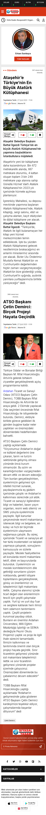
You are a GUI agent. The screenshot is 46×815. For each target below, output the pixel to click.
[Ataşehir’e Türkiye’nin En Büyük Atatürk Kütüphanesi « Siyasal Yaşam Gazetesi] (12, 11)
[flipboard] (33, 761)
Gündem (12, 70)
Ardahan (8, 391)
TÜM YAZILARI (23, 59)
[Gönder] (41, 746)
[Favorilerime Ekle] (40, 135)
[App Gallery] (23, 808)
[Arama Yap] (37, 20)
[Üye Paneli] (42, 20)
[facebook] (7, 761)
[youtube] (26, 761)
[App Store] (13, 803)
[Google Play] (30, 803)
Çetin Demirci (9, 720)
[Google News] (14, 103)
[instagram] (20, 761)
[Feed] (39, 761)
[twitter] (14, 761)
